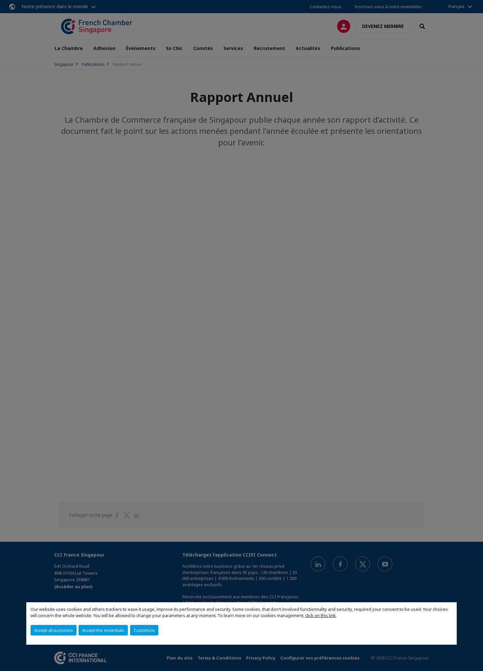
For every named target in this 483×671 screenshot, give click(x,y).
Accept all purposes (53, 630)
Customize (144, 630)
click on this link (320, 615)
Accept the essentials (103, 630)
